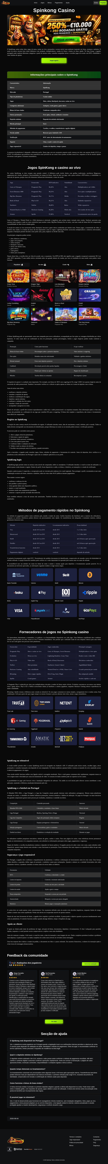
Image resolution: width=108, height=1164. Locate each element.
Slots (88, 264)
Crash (64, 264)
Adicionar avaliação (90, 964)
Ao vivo (40, 264)
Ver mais (54, 1021)
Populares (17, 264)
